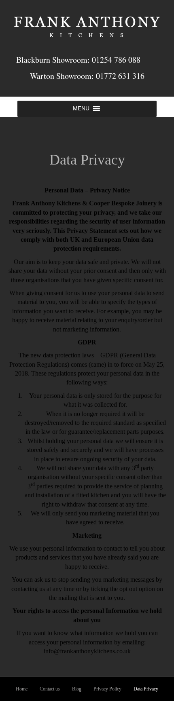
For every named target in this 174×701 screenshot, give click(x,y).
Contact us (50, 689)
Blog (76, 689)
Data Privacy (146, 689)
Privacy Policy (107, 689)
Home (22, 689)
